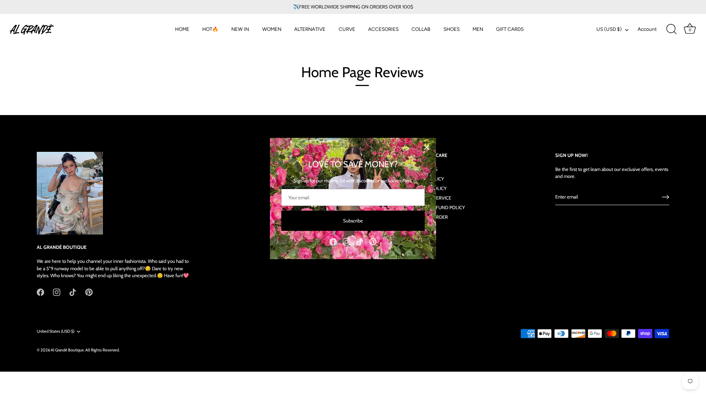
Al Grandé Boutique (67, 350)
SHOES (451, 29)
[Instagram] (346, 241)
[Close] (426, 147)
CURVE (347, 29)
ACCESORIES (383, 29)
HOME (182, 29)
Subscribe (353, 220)
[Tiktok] (359, 241)
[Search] (671, 29)
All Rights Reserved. (102, 350)
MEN (478, 29)
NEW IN (240, 29)
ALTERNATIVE (309, 29)
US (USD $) (609, 29)
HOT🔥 (210, 29)
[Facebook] (333, 241)
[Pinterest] (373, 241)
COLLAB (420, 29)
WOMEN (271, 29)
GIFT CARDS (510, 29)
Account (647, 29)
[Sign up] (665, 197)
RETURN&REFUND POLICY (437, 207)
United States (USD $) (55, 331)
